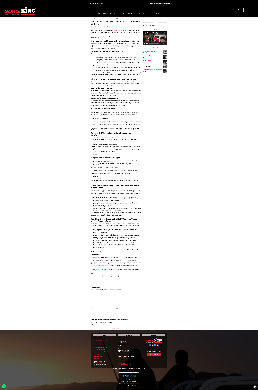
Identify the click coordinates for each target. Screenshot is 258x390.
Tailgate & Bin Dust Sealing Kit (99, 349)
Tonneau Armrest (96, 354)
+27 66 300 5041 (98, 365)
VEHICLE (138, 13)
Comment (93, 292)
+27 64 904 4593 (121, 363)
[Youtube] (157, 345)
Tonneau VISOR (96, 358)
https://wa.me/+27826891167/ (137, 387)
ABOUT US (104, 13)
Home (92, 18)
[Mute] (163, 43)
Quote (241, 10)
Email (117, 308)
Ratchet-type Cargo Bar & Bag (99, 351)
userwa (106, 26)
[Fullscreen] (165, 43)
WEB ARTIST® (126, 383)
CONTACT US (155, 13)
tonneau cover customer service (121, 30)
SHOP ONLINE (146, 13)
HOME (99, 13)
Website (92, 314)
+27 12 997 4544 (98, 362)
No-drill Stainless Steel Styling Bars (100, 347)
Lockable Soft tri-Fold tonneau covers (100, 340)
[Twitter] (155, 345)
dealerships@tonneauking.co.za (124, 364)
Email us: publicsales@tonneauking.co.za (161, 3)
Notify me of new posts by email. (99, 324)
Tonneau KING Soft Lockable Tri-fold (104, 69)
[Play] (145, 43)
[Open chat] (255, 387)
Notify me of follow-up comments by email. (102, 322)
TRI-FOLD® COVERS (115, 13)
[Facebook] (150, 345)
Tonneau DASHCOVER (97, 356)
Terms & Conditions (129, 378)
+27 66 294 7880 (121, 357)
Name (92, 308)
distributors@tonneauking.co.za (124, 358)
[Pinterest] (153, 345)
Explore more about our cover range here (107, 182)
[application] (155, 38)
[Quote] (238, 10)
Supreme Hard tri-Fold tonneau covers (101, 342)
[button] (105, 13)
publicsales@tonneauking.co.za (124, 352)
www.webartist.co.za (134, 383)
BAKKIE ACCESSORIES (128, 13)
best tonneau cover (101, 269)
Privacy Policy (129, 379)
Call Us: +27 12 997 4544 (96, 3)
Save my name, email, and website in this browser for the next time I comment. (110, 319)
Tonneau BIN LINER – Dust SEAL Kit (100, 352)
